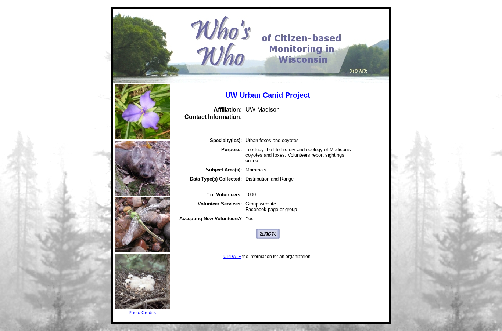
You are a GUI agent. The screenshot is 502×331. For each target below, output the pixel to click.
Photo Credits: (143, 312)
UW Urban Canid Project (267, 95)
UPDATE (232, 256)
